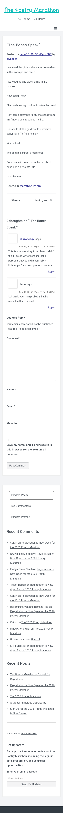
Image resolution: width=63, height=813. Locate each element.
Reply (51, 271)
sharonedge (27, 238)
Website (12, 423)
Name (11, 389)
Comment (14, 338)
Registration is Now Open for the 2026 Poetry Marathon (32, 558)
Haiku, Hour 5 (43, 200)
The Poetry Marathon (31, 10)
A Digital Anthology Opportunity (28, 702)
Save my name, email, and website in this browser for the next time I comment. (29, 449)
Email (11, 406)
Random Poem (19, 495)
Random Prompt (20, 516)
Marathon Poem (30, 186)
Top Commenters (21, 505)
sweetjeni (12, 58)
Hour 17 (35, 639)
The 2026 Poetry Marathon (36, 622)
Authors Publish (29, 733)
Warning (16, 200)
